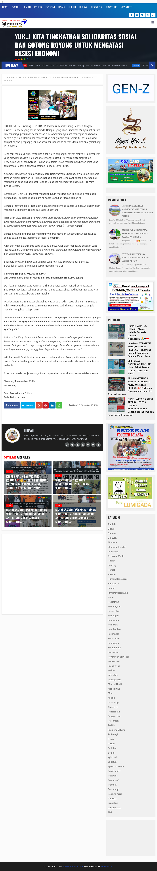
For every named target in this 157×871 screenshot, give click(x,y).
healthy (112, 565)
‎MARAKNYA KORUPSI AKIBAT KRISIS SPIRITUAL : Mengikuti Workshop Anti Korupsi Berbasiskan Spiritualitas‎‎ (26, 516)
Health (111, 560)
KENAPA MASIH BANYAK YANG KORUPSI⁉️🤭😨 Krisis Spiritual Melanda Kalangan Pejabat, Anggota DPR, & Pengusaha (27, 482)
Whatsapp (59, 405)
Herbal (111, 570)
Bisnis (111, 528)
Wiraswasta (114, 807)
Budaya (112, 533)
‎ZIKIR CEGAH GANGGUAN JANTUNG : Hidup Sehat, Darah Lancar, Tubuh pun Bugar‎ (140, 367)
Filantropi (113, 551)
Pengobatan (114, 716)
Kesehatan (114, 638)
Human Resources (118, 579)
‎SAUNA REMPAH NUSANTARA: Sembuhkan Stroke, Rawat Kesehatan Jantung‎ (135, 233)
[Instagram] (148, 15)
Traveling (113, 803)
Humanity (113, 583)
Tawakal (112, 784)
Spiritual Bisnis (116, 766)
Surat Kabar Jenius (73, 866)
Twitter (28, 405)
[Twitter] (142, 15)
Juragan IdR (107, 866)
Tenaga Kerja (115, 794)
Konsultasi (114, 661)
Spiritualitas (114, 771)
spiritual (112, 757)
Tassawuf (113, 780)
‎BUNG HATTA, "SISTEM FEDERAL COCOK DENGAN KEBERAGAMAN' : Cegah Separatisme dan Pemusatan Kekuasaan (131, 407)
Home (6, 77)
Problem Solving (116, 730)
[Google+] (67, 444)
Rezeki (111, 743)
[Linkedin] (153, 15)
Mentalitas (114, 689)
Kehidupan (113, 615)
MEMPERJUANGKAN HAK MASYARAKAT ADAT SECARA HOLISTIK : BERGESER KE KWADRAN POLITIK (137, 210)
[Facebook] (131, 15)
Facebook (12, 405)
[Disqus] (52, 573)
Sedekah (112, 748)
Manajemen (114, 679)
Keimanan (113, 620)
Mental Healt (115, 684)
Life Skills (113, 675)
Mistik (111, 698)
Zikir (110, 812)
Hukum (112, 574)
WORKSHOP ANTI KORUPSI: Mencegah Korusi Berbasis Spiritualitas (72, 484)
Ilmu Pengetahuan (118, 592)
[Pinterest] (72, 444)
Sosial (13, 77)
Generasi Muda (116, 556)
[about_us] (12, 442)
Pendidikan (114, 711)
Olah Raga (113, 702)
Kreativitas (114, 666)
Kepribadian (114, 629)
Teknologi (113, 789)
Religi (111, 739)
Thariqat (113, 798)
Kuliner (111, 670)
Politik (111, 725)
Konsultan (113, 652)
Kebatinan (113, 602)
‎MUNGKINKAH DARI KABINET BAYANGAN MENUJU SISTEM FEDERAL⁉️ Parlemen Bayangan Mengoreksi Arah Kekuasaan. (130, 386)
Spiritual (112, 762)
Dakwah (112, 538)
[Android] (137, 15)
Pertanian (113, 720)
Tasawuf (113, 775)
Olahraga (113, 707)
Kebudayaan (114, 606)
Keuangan (113, 643)
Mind (110, 693)
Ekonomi (132, 65)
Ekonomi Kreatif (117, 547)
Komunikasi (114, 647)
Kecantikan (114, 611)
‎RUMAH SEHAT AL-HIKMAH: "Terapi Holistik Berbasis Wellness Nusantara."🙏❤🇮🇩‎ (138, 332)
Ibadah (111, 588)
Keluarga (113, 624)
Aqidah (112, 524)
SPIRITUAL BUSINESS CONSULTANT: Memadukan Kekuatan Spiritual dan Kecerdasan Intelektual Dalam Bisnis (74, 65)
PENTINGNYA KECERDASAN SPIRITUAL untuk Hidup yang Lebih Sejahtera (135, 257)
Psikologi (113, 734)
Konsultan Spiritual (118, 656)
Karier (111, 597)
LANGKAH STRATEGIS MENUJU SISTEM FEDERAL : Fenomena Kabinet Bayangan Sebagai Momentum (139, 349)
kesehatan (113, 634)
